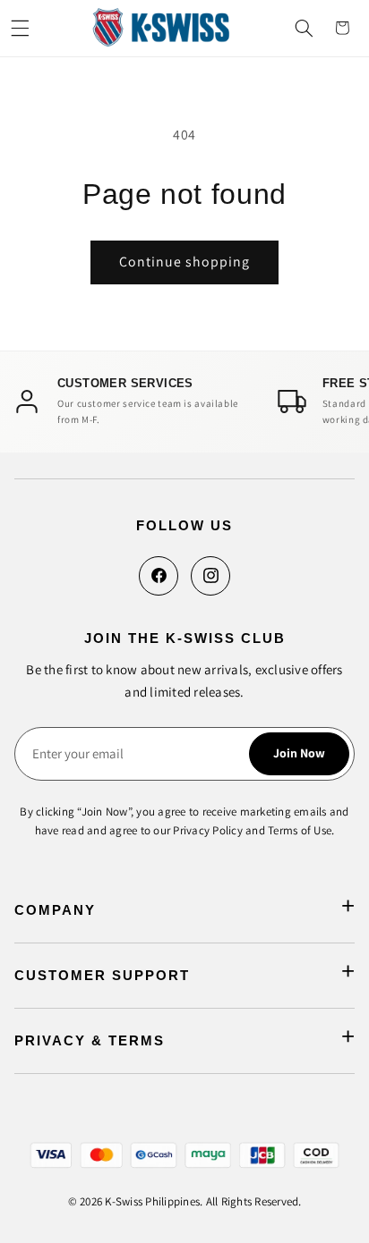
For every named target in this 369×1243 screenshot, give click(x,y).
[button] (20, 28)
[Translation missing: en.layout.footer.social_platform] (158, 576)
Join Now (299, 753)
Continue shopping (185, 261)
